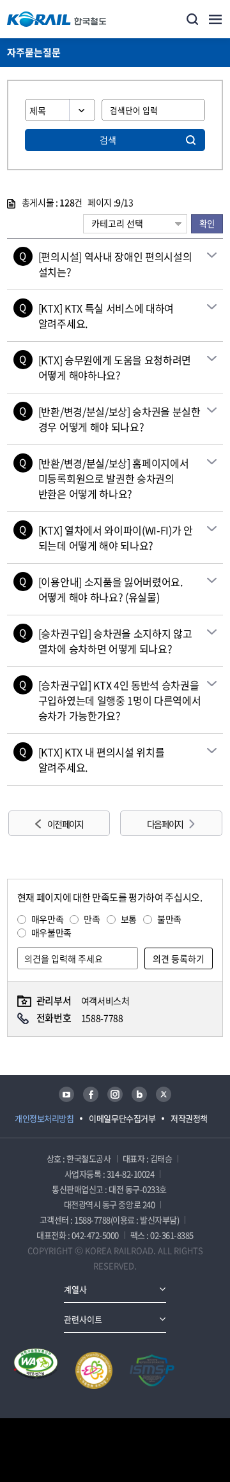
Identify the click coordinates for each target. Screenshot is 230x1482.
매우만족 (47, 919)
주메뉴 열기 (215, 19)
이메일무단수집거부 (122, 1118)
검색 (108, 139)
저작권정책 (189, 1118)
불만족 (169, 919)
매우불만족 (51, 932)
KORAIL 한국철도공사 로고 (57, 19)
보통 (129, 919)
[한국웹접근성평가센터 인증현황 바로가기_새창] (35, 1370)
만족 (92, 919)
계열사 (75, 1289)
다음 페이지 (165, 824)
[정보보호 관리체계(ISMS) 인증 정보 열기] (152, 1370)
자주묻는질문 (34, 52)
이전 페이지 (65, 824)
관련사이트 (83, 1319)
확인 (207, 223)
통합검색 (192, 19)
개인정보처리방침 (44, 1118)
